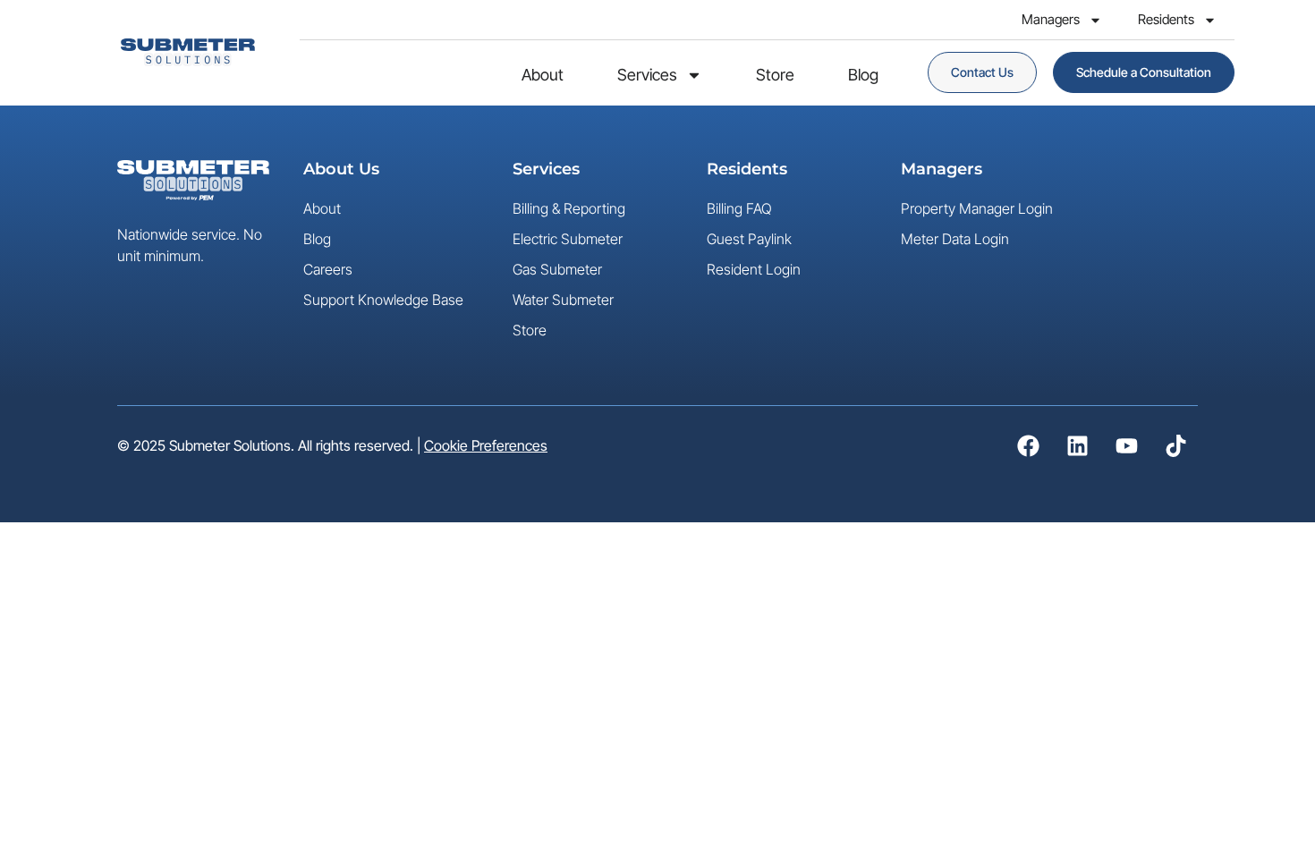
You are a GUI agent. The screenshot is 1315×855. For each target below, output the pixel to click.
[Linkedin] (1077, 446)
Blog (863, 74)
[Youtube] (1126, 446)
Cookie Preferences (485, 445)
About (543, 74)
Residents (1166, 19)
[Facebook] (1027, 446)
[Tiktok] (1175, 446)
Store (775, 74)
